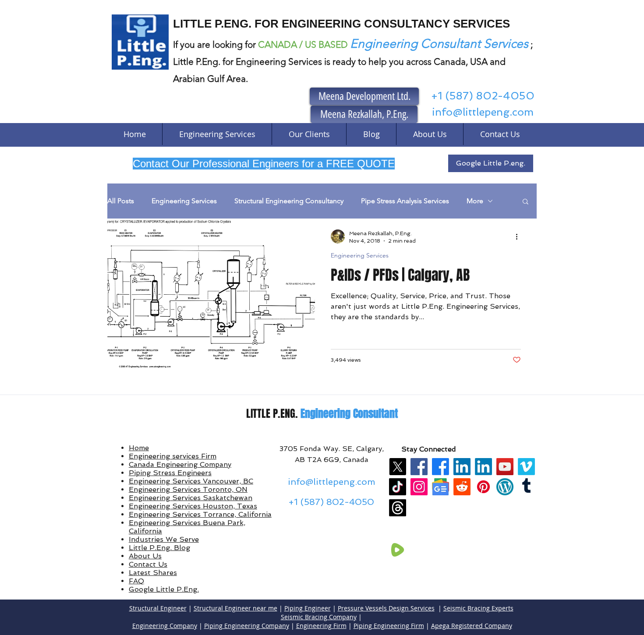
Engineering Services (184, 201)
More (475, 201)
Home (139, 448)
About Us (145, 556)
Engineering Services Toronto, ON (188, 489)
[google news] (440, 486)
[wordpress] (504, 486)
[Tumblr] (526, 486)
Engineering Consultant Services (439, 43)
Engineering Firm (321, 625)
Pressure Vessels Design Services (386, 608)
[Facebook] (419, 466)
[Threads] (397, 507)
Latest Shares (153, 572)
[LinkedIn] (462, 466)
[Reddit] (462, 486)
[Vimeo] (526, 466)
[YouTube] (504, 466)
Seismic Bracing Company (319, 617)
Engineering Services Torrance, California (200, 514)
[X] (397, 466)
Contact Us (148, 564)
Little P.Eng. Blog (159, 547)
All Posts (120, 201)
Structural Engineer (158, 608)
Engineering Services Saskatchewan (190, 498)
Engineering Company (164, 625)
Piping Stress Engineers (170, 473)
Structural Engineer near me (235, 608)
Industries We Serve (164, 539)
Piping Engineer (307, 608)
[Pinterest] (483, 486)
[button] (525, 202)
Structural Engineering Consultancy (288, 201)
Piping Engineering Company (246, 625)
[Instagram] (419, 486)
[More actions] (519, 236)
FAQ (136, 581)
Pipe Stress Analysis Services (405, 201)
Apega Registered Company (471, 625)
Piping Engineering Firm (389, 625)
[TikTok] (397, 486)
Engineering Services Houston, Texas (193, 506)
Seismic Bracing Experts (478, 608)
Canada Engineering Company (180, 464)
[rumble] (397, 549)
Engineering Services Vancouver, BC (191, 481)
